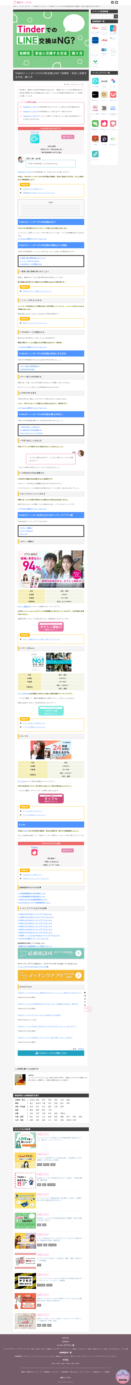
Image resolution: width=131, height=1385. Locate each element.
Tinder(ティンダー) (87, 1009)
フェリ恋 (125, 1349)
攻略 (44, 1224)
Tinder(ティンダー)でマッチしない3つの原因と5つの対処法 (39, 1015)
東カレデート (98, 1349)
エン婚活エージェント (104, 54)
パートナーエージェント (104, 33)
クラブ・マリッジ (95, 55)
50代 (73, 1363)
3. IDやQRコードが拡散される (31, 264)
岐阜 (43, 1110)
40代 (68, 1363)
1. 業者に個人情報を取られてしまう (33, 258)
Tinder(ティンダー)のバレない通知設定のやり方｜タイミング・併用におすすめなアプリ (49, 993)
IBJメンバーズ (76, 1356)
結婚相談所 (65, 1341)
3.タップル (24, 534)
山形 (62, 1100)
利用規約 (107, 1372)
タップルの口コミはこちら (32, 811)
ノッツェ (93, 1356)
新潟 (31, 1106)
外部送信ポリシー (98, 1372)
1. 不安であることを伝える (29, 427)
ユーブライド (57, 1349)
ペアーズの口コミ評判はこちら (34, 723)
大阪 (31, 1113)
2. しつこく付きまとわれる (29, 261)
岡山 (31, 1117)
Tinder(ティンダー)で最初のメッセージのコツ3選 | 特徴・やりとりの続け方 (45, 1037)
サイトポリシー (55, 1372)
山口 (43, 1117)
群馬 (68, 1103)
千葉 (43, 1103)
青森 (37, 1100)
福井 (49, 1106)
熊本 (56, 1120)
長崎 (43, 1120)
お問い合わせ (73, 1372)
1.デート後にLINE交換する (29, 366)
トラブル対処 (51, 1184)
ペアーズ (19, 1349)
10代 (53, 1363)
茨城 (56, 1103)
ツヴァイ (85, 1356)
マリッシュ (67, 1349)
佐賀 (37, 1120)
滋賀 (56, 1113)
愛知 (31, 1110)
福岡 (31, 1120)
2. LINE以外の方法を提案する (31, 430)
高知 (74, 1117)
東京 (31, 1103)
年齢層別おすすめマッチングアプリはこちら (39, 193)
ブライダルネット (115, 1349)
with (33, 1349)
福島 (68, 1100)
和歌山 (62, 1113)
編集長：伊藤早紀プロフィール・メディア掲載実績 (35, 1372)
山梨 (56, 1106)
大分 (49, 1120)
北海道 (32, 1100)
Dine (105, 1349)
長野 (62, 1106)
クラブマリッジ (102, 1356)
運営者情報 (65, 1372)
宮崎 (62, 1120)
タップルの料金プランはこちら (34, 815)
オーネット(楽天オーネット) (95, 33)
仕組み (39, 1245)
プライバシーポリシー (85, 1372)
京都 (43, 1113)
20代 (58, 1363)
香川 (68, 1117)
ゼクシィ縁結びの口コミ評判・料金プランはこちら (41, 639)
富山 (37, 1106)
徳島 (80, 1117)
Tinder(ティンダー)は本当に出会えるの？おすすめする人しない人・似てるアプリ (47, 1026)
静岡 (37, 1110)
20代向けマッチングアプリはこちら (36, 878)
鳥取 (56, 1117)
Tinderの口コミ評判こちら (32, 875)
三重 (49, 1110)
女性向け (46, 1164)
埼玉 (49, 1103)
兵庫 (37, 1113)
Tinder (90, 1349)
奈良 (49, 1113)
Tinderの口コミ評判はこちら (33, 189)
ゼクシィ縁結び (47, 1349)
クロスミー (82, 1349)
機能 (39, 1184)
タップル (27, 1349)
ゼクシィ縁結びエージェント (113, 33)
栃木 (62, 1103)
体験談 (52, 1164)
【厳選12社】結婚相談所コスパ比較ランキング (35, 946)
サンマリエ (112, 1356)
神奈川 (38, 1103)
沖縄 (74, 1120)
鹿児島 (69, 1120)
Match (75, 1349)
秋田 (56, 1100)
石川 (43, 1106)
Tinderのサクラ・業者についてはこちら (37, 291)
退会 (44, 1184)
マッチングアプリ (9, 1349)
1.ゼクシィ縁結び (26, 528)
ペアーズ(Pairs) (23, 693)
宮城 (49, 1100)
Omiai (38, 1349)
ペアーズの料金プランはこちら (34, 727)
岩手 (43, 1100)
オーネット (27, 1356)
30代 (63, 1363)
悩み (49, 1325)
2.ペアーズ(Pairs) (26, 531)
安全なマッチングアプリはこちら (35, 323)
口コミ (39, 1164)
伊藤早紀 (81, 1049)
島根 (49, 1117)
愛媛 (62, 1117)
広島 (37, 1117)
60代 (77, 1363)
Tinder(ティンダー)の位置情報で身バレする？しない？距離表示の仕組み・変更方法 (48, 1004)
